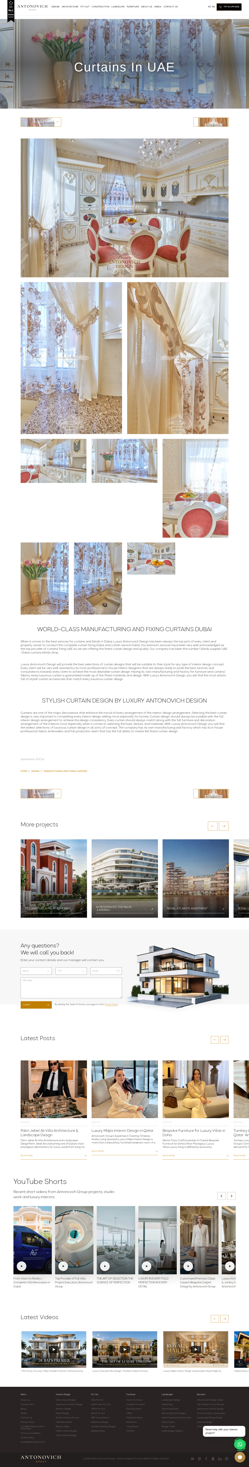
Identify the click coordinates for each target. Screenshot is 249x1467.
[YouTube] (192, 1459)
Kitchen (130, 1431)
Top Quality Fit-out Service (210, 1404)
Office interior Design (66, 1431)
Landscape (167, 1394)
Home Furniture (134, 1400)
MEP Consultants (100, 1418)
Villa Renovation (64, 1422)
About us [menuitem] (146, 7)
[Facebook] (206, 1459)
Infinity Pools (168, 1422)
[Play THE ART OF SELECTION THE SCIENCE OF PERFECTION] (116, 1240)
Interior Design (63, 1394)
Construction (27, 1404)
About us (25, 1400)
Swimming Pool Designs (174, 1413)
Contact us (26, 1418)
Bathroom (131, 1422)
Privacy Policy (111, 1004)
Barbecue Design (99, 1422)
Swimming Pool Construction (176, 1418)
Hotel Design (62, 1413)
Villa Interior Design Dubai (210, 1400)
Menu (23, 1394)
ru (213, 7)
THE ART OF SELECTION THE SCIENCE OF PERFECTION (115, 1280)
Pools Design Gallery (172, 1431)
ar (209, 7)
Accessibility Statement (33, 1442)
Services (201, 1394)
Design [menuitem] (56, 7)
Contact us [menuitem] (171, 7)
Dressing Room (134, 1409)
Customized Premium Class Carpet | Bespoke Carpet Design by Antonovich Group (197, 1282)
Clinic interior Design (66, 1435)
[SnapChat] (213, 1459)
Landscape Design (171, 1400)
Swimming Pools (170, 1409)
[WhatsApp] (240, 1444)
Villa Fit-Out (97, 1400)
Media (24, 1413)
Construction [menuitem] (100, 7)
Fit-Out (94, 1394)
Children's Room (134, 1418)
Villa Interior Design (66, 1400)
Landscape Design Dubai (209, 1418)
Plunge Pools (168, 1427)
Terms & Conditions (31, 1433)
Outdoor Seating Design (103, 1427)
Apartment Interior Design (69, 1404)
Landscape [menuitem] (118, 7)
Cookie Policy (27, 1438)
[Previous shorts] (221, 1196)
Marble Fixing (98, 1431)
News (23, 1409)
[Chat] (240, 1457)
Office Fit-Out (98, 1409)
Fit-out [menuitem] (85, 7)
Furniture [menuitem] (133, 7)
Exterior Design (63, 1409)
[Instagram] (199, 1459)
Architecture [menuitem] (70, 7)
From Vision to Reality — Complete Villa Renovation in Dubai (31, 1282)
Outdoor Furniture (135, 1404)
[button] (212, 826)
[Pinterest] (227, 1459)
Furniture (130, 1394)
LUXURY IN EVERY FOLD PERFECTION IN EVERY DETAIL (153, 1282)
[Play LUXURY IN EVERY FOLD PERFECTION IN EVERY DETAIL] (157, 1240)
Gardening (167, 1404)
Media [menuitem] (157, 7)
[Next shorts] (231, 1196)
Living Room (132, 1427)
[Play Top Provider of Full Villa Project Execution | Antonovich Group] (74, 1240)
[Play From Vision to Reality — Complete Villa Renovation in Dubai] (32, 1240)
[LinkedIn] (220, 1459)
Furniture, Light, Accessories (211, 1413)
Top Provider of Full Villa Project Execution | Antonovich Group (74, 1282)
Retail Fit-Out (98, 1413)
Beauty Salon (62, 1427)
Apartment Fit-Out (101, 1404)
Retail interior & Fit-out (67, 1418)
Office (129, 1413)
